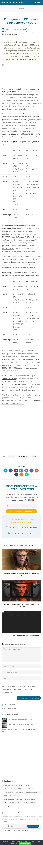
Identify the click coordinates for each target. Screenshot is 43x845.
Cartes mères (9, 788)
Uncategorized (29, 802)
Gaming (34, 456)
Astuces (11, 456)
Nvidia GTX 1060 (17, 125)
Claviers (29, 788)
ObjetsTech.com (12, 2)
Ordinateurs (30, 799)
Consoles (19, 792)
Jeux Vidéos (26, 32)
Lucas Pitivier (12, 32)
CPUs (5, 795)
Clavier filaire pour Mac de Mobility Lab (20, 724)
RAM (5, 802)
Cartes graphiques (23, 785)
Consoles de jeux (32, 792)
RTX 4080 (6, 387)
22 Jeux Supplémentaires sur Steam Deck (21, 636)
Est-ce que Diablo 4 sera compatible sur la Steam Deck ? (21, 606)
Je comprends (25, 843)
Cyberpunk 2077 (9, 379)
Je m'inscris (33, 826)
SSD (15, 217)
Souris (12, 802)
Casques (19, 788)
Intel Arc (24, 128)
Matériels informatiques (13, 799)
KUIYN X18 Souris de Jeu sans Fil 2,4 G (20, 719)
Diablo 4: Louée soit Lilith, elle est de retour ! (22, 574)
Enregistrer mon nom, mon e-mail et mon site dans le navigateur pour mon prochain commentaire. (20, 689)
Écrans (6, 806)
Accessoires (8, 785)
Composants (8, 792)
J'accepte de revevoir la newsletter (16, 830)
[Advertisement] (21, 429)
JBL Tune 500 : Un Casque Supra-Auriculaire (22, 729)
